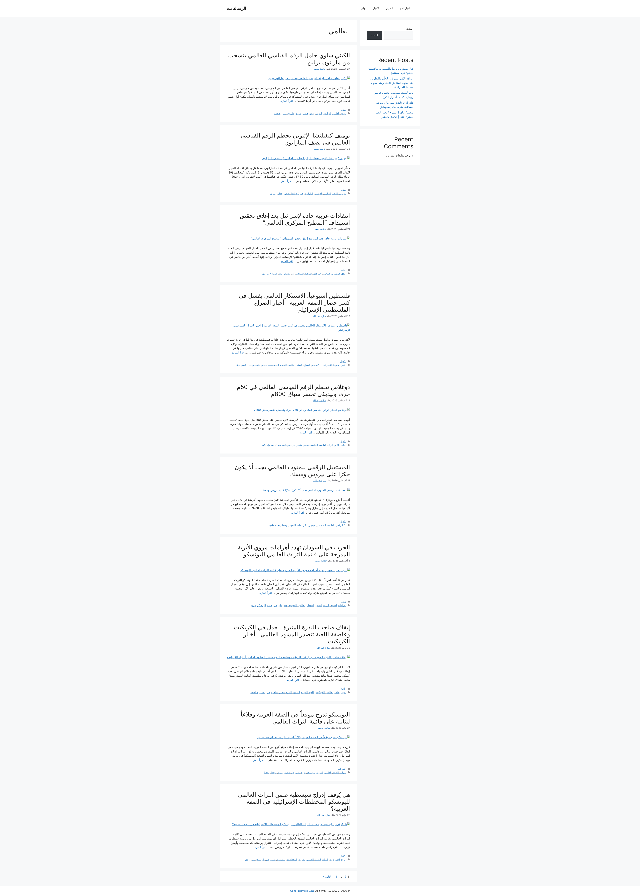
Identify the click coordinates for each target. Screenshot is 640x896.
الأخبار (376, 8)
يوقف (247, 859)
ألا (345, 525)
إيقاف (337, 692)
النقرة (289, 692)
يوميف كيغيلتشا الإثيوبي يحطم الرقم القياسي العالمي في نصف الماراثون (295, 139)
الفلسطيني (273, 365)
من (284, 113)
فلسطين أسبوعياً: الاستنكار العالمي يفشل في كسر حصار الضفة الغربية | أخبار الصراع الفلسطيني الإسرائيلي (294, 302)
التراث (326, 605)
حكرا (305, 525)
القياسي (327, 113)
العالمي (336, 113)
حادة (281, 273)
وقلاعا (267, 772)
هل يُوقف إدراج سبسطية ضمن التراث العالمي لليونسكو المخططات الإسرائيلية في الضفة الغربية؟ (294, 801)
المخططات (292, 859)
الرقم (343, 113)
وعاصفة (254, 692)
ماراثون (290, 113)
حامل (305, 113)
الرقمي (339, 525)
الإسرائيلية (335, 859)
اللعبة (311, 692)
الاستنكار (316, 365)
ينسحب (277, 113)
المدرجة (293, 605)
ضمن (273, 859)
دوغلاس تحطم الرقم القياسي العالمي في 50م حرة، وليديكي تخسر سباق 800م (293, 390)
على (299, 525)
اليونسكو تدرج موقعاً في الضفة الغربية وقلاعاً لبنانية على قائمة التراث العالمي (295, 718)
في (301, 193)
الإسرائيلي (327, 365)
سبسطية (281, 859)
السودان (310, 605)
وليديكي (266, 445)
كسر (244, 365)
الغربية (283, 365)
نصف (287, 193)
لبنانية (280, 772)
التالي (327, 876)
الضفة (299, 365)
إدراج (343, 859)
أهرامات (342, 605)
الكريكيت (320, 692)
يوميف (273, 193)
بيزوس (312, 525)
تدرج (303, 772)
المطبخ (308, 273)
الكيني (319, 113)
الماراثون (309, 193)
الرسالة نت (236, 8)
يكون (271, 525)
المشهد (296, 692)
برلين (311, 113)
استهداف (335, 273)
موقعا (273, 772)
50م (344, 445)
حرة (293, 445)
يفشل (237, 365)
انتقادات (300, 273)
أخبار (344, 365)
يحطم (280, 193)
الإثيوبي (342, 193)
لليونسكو (261, 605)
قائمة (269, 605)
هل (253, 859)
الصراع (307, 365)
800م (337, 445)
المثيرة (304, 692)
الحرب (319, 605)
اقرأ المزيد (286, 100)
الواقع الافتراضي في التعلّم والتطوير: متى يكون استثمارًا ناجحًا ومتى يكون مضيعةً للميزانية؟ (391, 83)
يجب (277, 525)
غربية (274, 273)
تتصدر (282, 692)
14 (335, 876)
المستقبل (321, 525)
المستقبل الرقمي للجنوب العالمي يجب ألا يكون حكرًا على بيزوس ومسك (292, 471)
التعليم (389, 8)
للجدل (262, 692)
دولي (363, 8)
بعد (293, 273)
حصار (264, 365)
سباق (278, 445)
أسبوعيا (336, 365)
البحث (409, 28)
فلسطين (256, 365)
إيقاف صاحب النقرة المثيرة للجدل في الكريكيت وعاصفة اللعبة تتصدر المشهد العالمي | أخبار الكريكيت (292, 634)
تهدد (286, 605)
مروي (253, 605)
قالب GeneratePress (302, 890)
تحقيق (287, 273)
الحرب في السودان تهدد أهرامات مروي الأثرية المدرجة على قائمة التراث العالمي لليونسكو (294, 551)
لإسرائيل (266, 273)
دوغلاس (286, 445)
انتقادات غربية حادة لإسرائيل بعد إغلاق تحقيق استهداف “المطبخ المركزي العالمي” (295, 219)
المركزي (317, 273)
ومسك (284, 525)
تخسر (299, 445)
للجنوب (292, 525)
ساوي (298, 113)
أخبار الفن (405, 8)
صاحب (274, 692)
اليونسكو (311, 772)
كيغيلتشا (295, 193)
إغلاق (343, 273)
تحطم (306, 445)
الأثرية (334, 605)
